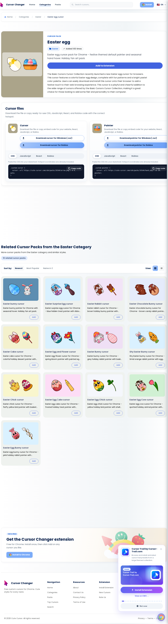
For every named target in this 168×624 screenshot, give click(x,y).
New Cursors (104, 592)
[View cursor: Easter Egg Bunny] (21, 443)
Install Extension (106, 587)
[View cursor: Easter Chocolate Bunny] (147, 299)
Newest (19, 268)
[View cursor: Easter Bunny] (105, 347)
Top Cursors (52, 602)
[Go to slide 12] (142, 601)
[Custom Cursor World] (142, 575)
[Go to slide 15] (147, 601)
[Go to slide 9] (137, 601)
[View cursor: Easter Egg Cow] (147, 395)
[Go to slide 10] (139, 601)
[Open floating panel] (161, 617)
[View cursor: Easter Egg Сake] (63, 395)
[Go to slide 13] (144, 601)
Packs (58, 4)
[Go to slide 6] (132, 601)
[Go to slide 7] (133, 601)
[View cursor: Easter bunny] (21, 299)
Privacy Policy (79, 597)
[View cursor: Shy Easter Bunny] (147, 347)
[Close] (161, 552)
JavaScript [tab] (25, 156)
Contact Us (78, 592)
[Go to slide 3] (127, 601)
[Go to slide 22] (159, 601)
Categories (45, 4)
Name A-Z (48, 268)
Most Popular (33, 268)
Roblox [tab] (50, 156)
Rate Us (102, 597)
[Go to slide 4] (128, 601)
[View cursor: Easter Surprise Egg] (63, 299)
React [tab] (39, 156)
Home (32, 4)
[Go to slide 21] (157, 601)
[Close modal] (113, 295)
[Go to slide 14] (145, 601)
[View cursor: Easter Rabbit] (105, 299)
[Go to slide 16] (149, 601)
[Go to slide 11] (140, 601)
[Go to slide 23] (161, 601)
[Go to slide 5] (130, 601)
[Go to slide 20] (156, 601)
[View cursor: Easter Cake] (21, 347)
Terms (150, 618)
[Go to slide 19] (154, 601)
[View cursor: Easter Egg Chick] (105, 395)
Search (50, 607)
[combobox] (101, 4)
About (76, 587)
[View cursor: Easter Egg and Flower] (63, 347)
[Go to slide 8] (135, 601)
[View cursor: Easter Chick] (21, 395)
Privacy (141, 618)
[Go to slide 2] (125, 601)
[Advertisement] (84, 213)
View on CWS (141, 596)
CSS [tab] (13, 156)
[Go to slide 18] (152, 601)
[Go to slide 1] (122, 601)
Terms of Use (79, 602)
